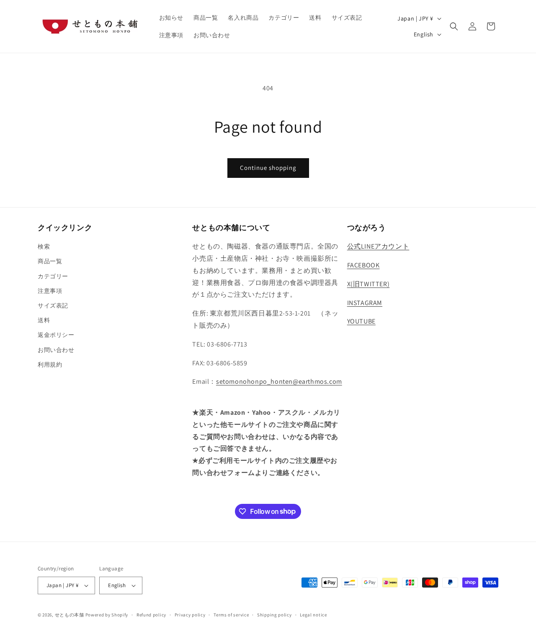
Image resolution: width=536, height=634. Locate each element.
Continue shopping (268, 168)
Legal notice (313, 615)
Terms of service (231, 615)
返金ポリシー (56, 335)
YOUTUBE (361, 321)
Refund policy (151, 615)
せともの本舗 (69, 615)
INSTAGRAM (364, 302)
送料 (44, 320)
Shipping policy (274, 615)
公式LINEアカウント (378, 246)
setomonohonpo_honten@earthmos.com (279, 381)
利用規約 (50, 364)
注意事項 (50, 291)
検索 (44, 246)
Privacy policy (190, 615)
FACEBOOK (363, 265)
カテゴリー (53, 276)
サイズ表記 (53, 305)
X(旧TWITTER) (368, 284)
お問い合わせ (56, 350)
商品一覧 (50, 261)
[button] (454, 26)
